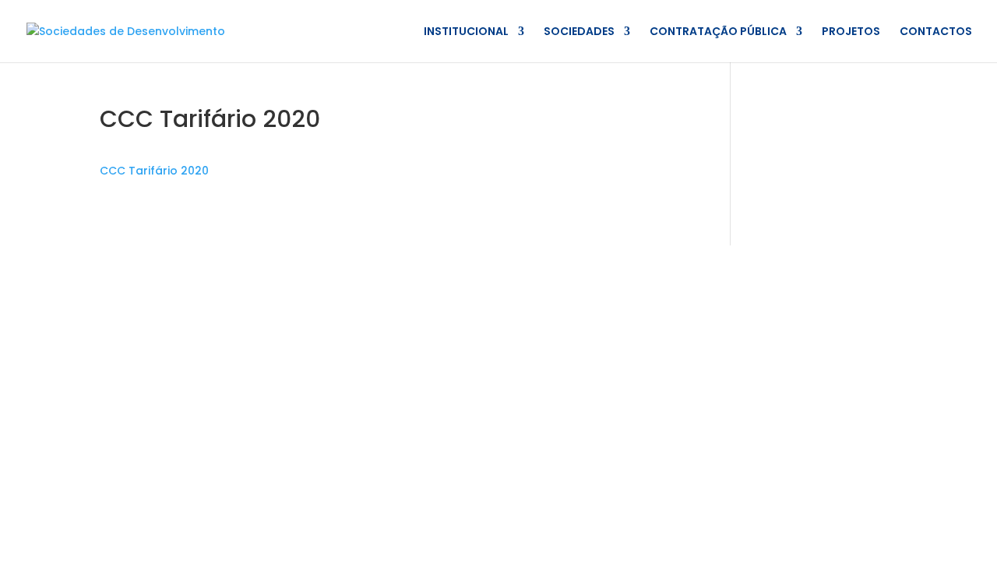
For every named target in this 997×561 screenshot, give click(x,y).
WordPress (382, 265)
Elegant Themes (221, 265)
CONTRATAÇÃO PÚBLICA (718, 32)
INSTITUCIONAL (466, 32)
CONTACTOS (936, 32)
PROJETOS (851, 32)
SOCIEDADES (579, 32)
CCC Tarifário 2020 (154, 170)
